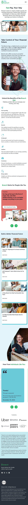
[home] (5, 2)
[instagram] (4, 472)
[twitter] (7, 472)
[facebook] (2, 472)
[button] (25, 2)
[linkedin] (9, 472)
